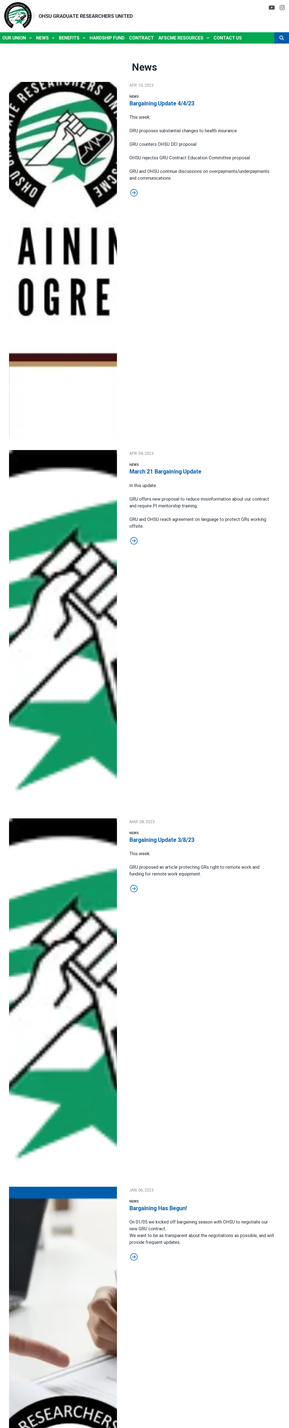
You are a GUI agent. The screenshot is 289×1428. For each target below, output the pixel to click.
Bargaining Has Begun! (158, 1208)
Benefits (69, 38)
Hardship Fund (107, 38)
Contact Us (228, 38)
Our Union (14, 38)
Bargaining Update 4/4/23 (161, 103)
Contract (141, 38)
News (42, 38)
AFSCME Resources (180, 38)
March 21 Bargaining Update (165, 471)
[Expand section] (30, 38)
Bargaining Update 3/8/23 (161, 840)
